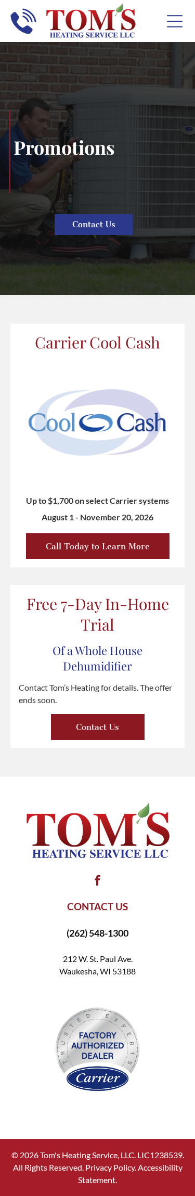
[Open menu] (175, 21)
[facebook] (97, 882)
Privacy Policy (110, 1167)
